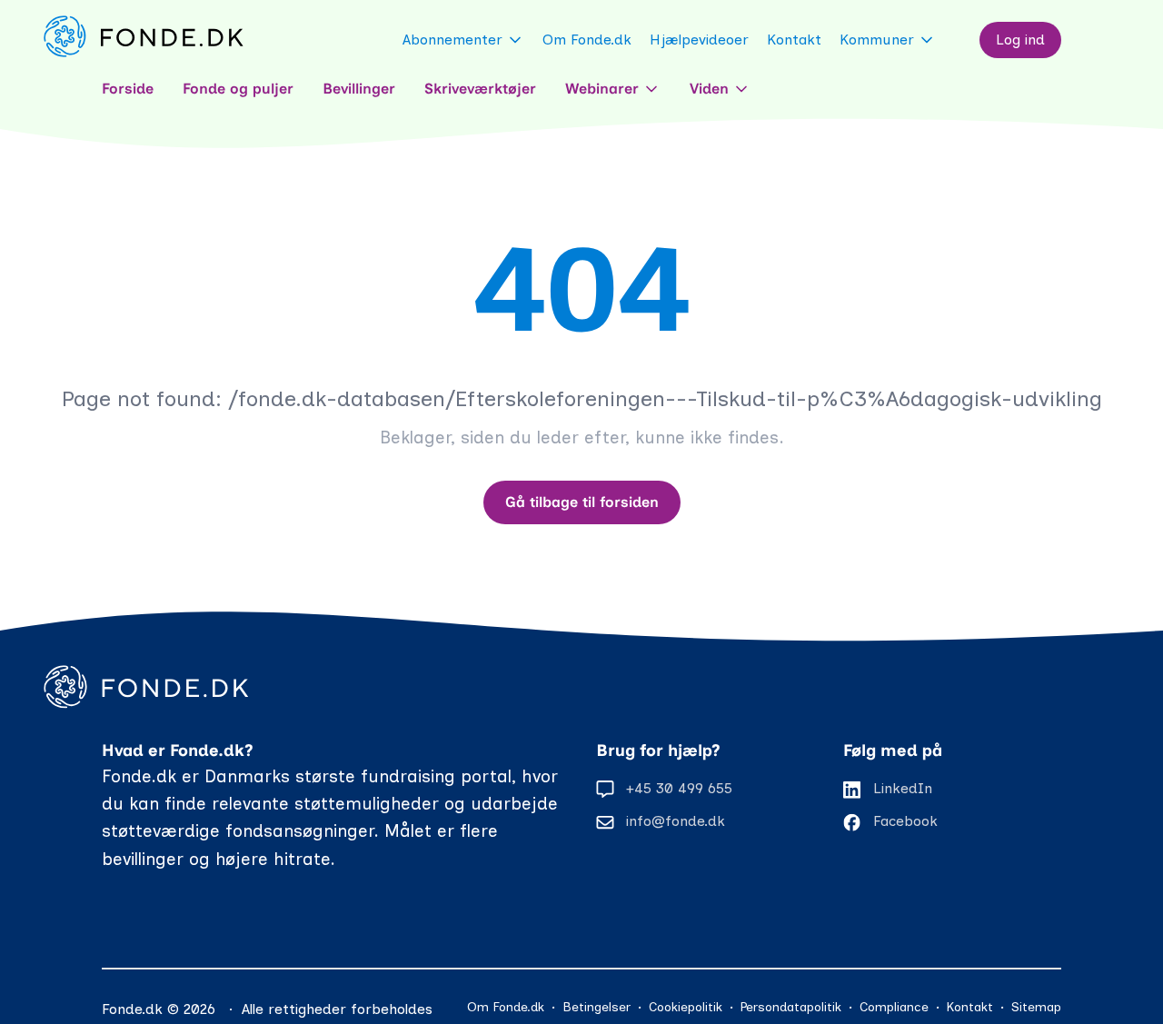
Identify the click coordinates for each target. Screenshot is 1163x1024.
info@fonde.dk (675, 821)
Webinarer (602, 88)
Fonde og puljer (238, 88)
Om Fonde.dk (586, 39)
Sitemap (1036, 1007)
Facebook (905, 821)
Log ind (1020, 39)
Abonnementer (452, 39)
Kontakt (794, 39)
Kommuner (877, 39)
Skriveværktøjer (480, 88)
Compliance (894, 1007)
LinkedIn (902, 788)
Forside (128, 88)
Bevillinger (359, 88)
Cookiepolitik (685, 1007)
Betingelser (596, 1007)
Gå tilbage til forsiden (582, 502)
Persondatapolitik (791, 1007)
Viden (709, 88)
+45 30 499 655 (679, 788)
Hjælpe (699, 39)
